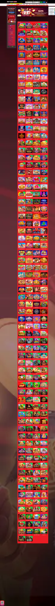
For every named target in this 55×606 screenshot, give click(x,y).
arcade (24, 4)
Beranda (8, 4)
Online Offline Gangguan (12, 46)
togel (30, 4)
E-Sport (15, 4)
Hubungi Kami (39, 0)
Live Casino (33, 4)
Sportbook (11, 4)
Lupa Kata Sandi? (44, 0)
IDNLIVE (21, 4)
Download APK (30, 0)
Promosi (46, 4)
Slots (18, 4)
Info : (8, 5)
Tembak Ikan (40, 4)
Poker (27, 4)
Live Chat (34, 0)
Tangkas (36, 4)
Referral (43, 4)
